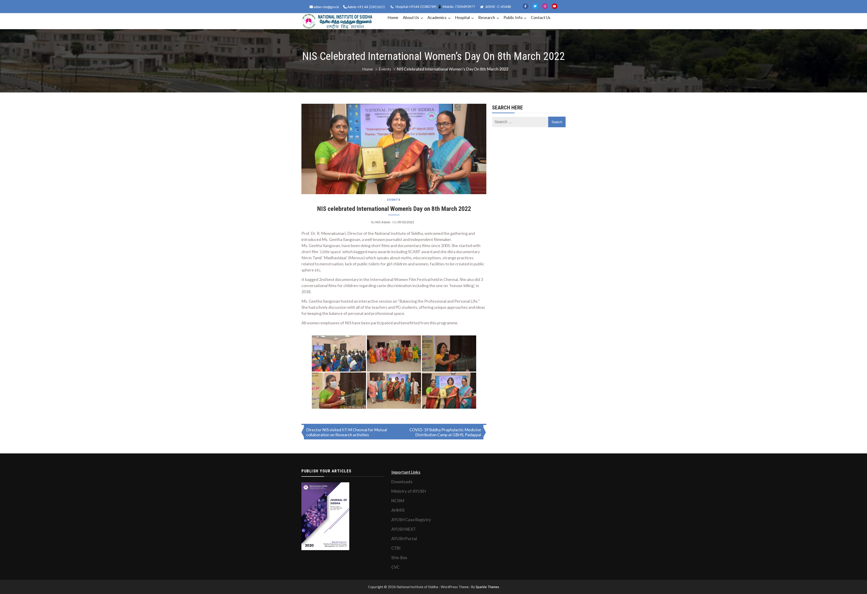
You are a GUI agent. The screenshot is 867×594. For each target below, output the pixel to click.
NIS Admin (382, 222)
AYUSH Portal (404, 538)
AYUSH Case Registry (411, 519)
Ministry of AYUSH (408, 491)
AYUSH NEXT (403, 529)
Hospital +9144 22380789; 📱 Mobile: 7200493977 (435, 7)
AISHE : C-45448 (498, 7)
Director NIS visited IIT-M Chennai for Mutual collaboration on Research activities (346, 432)
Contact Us (540, 17)
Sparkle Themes (487, 587)
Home (392, 17)
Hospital (462, 17)
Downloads (402, 481)
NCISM (397, 500)
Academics (437, 17)
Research (486, 17)
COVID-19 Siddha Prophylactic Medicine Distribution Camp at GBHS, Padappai (445, 432)
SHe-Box (399, 557)
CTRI (396, 548)
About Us (411, 17)
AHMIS (398, 510)
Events (394, 200)
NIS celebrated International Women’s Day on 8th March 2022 (394, 208)
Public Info (512, 17)
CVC (395, 567)
